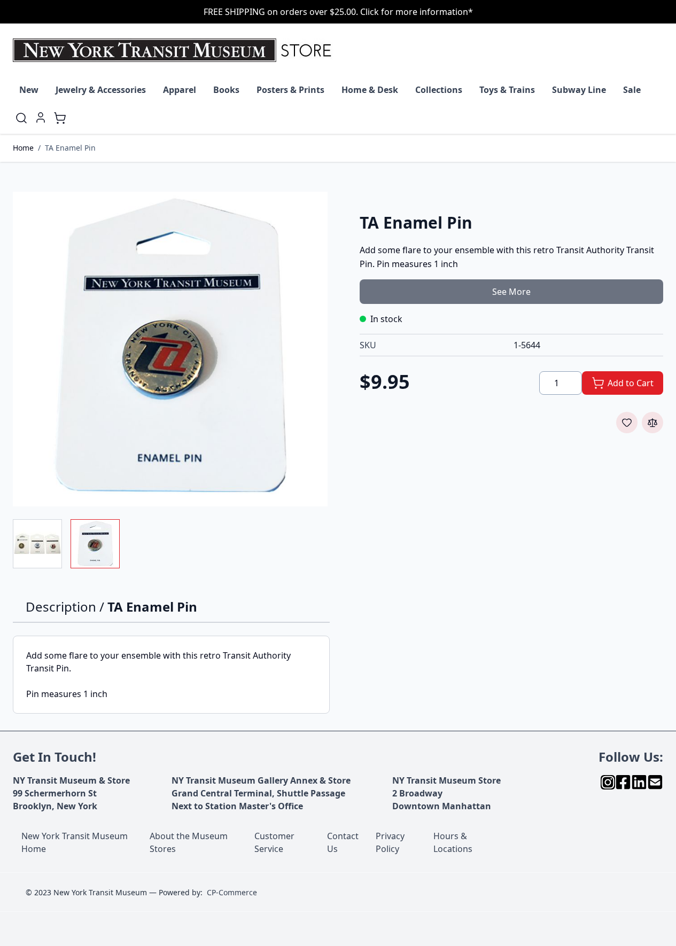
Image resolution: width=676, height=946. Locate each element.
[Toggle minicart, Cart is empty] (59, 118)
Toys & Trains (507, 90)
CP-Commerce (232, 892)
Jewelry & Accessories (101, 90)
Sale (632, 90)
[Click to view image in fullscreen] (170, 349)
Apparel (179, 90)
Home (23, 148)
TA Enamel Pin (70, 148)
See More (511, 292)
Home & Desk (369, 90)
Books (226, 90)
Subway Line (579, 90)
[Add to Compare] (652, 422)
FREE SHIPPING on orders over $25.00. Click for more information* (338, 12)
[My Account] (40, 117)
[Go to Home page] (174, 50)
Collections (438, 90)
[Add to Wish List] (627, 422)
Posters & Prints (290, 90)
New (28, 90)
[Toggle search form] (21, 118)
